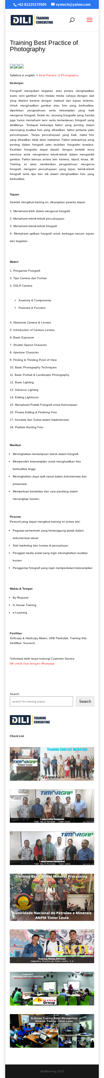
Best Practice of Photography (58, 75)
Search (14, 694)
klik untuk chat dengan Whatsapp (32, 663)
